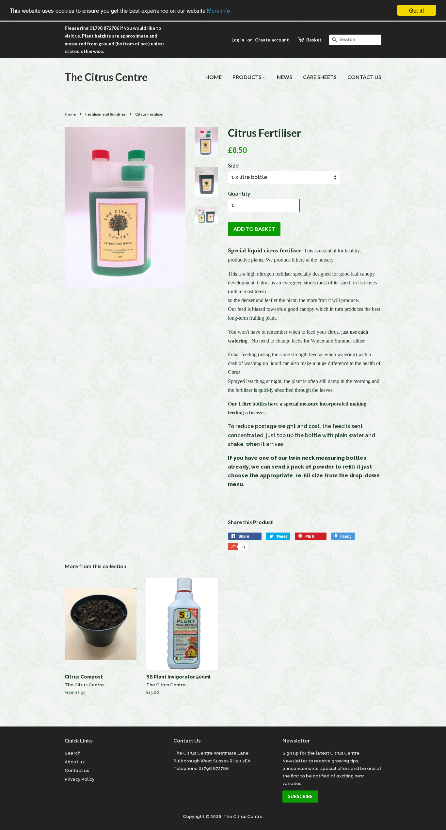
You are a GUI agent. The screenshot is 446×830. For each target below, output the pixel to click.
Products (247, 77)
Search (72, 753)
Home (213, 77)
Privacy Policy (79, 779)
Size (233, 166)
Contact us (364, 77)
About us (75, 761)
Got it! (416, 10)
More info (218, 11)
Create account (272, 39)
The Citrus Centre (106, 77)
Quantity (239, 194)
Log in (237, 39)
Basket (314, 39)
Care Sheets (320, 77)
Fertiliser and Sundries (105, 114)
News (284, 77)
